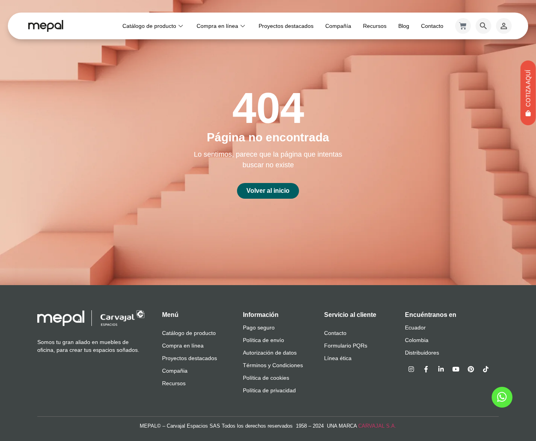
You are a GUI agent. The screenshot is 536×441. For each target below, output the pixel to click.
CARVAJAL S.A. (377, 426)
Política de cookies (266, 378)
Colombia (416, 340)
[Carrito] (463, 26)
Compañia (175, 371)
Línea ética (338, 358)
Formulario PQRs (345, 345)
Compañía (338, 26)
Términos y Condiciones (273, 365)
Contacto (432, 26)
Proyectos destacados (286, 26)
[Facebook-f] (426, 369)
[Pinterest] (471, 369)
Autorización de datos (270, 353)
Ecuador (415, 327)
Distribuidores (422, 353)
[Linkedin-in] (441, 369)
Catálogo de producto (149, 26)
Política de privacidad (269, 390)
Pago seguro (259, 327)
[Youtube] (456, 369)
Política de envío (263, 340)
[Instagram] (411, 369)
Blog (403, 26)
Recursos (375, 26)
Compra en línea (217, 26)
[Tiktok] (485, 369)
